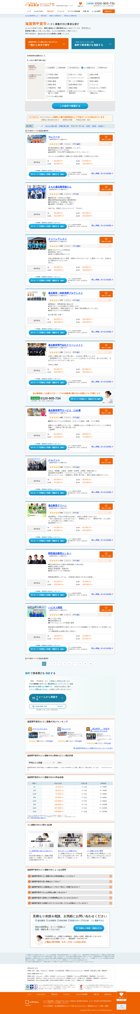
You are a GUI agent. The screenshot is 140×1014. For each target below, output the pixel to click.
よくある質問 (96, 11)
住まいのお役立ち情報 (42, 980)
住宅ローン (39, 978)
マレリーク (54, 137)
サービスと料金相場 (74, 11)
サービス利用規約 (48, 1006)
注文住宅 (52, 976)
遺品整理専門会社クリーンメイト (65, 345)
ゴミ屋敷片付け (89, 68)
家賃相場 (89, 978)
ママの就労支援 (59, 970)
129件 (109, 743)
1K (83, 126)
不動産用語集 (31, 980)
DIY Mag (67, 980)
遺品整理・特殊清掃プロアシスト (65, 293)
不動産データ (80, 980)
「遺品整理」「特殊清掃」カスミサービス (99, 730)
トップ (29, 11)
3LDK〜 (101, 126)
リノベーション (60, 976)
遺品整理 (86, 970)
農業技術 (104, 970)
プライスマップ (60, 978)
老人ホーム (44, 970)
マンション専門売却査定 (81, 976)
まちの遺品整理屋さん (60, 186)
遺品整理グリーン (57, 505)
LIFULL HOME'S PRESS (57, 980)
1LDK (88, 126)
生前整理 (51, 68)
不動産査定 (70, 976)
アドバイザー (100, 976)
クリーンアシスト (57, 239)
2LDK (94, 126)
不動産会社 (96, 978)
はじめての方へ (39, 11)
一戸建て (46, 976)
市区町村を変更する (35, 56)
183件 (80, 741)
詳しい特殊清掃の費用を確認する (36, 818)
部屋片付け (103, 68)
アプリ (73, 980)
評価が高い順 (64, 126)
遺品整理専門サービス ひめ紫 (64, 410)
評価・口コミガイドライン (78, 1006)
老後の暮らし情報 (95, 970)
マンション (39, 976)
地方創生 (51, 970)
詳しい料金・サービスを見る (101, 173)
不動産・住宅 (31, 970)
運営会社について (93, 1006)
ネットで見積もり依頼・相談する (49, 174)
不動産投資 (92, 976)
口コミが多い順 (51, 126)
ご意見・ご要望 (104, 1006)
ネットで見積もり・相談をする (88, 399)
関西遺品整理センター (59, 553)
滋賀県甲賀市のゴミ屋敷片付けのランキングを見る (94, 748)
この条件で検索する (70, 106)
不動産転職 (88, 980)
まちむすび (104, 978)
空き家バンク (81, 978)
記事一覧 (86, 11)
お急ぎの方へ (109, 11)
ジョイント (54, 460)
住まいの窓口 (31, 978)
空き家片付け (74, 68)
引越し (38, 970)
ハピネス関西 (55, 607)
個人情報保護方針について (62, 1006)
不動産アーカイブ (71, 978)
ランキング (60, 11)
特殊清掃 (62, 68)
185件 (51, 741)
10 (90, 664)
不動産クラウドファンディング (74, 970)
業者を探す (50, 11)
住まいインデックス (49, 978)
